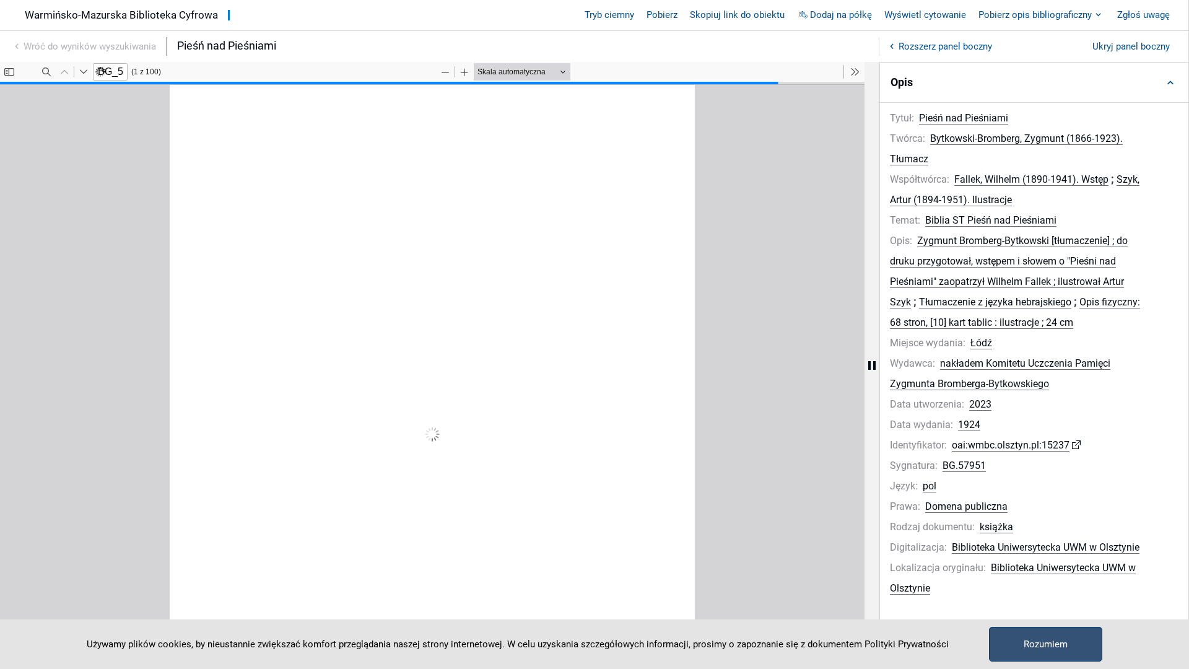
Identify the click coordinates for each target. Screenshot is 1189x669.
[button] (1034, 82)
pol (929, 486)
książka (996, 527)
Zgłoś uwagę (1143, 14)
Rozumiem (1046, 644)
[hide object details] (872, 365)
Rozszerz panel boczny (945, 46)
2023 (980, 404)
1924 (969, 425)
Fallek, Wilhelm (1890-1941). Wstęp (1031, 179)
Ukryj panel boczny (1131, 46)
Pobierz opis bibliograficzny (1035, 14)
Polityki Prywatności (907, 644)
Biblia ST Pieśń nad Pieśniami (990, 220)
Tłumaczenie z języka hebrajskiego (995, 302)
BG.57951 (964, 465)
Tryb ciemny (609, 14)
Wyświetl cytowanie (925, 14)
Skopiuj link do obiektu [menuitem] (737, 14)
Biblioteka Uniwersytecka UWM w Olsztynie (1045, 547)
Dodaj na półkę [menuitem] (841, 14)
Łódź (981, 343)
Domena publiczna (966, 506)
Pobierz (662, 14)
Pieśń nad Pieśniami (963, 118)
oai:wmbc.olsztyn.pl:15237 (1010, 445)
